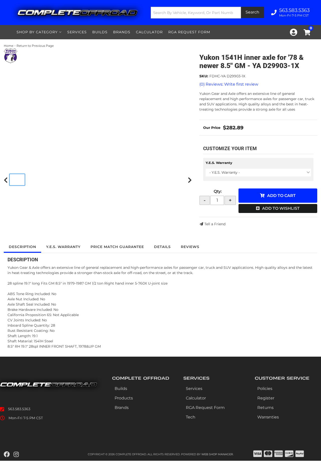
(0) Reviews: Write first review (228, 84)
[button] (207, 13)
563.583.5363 (19, 409)
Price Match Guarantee (117, 247)
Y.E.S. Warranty (219, 163)
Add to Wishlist (281, 208)
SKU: (203, 76)
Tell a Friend (214, 224)
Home (8, 46)
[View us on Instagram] (16, 454)
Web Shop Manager (217, 454)
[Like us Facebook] (7, 454)
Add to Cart (281, 195)
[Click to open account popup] (293, 32)
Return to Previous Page (35, 46)
